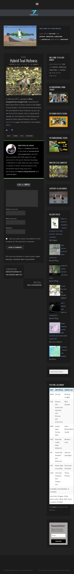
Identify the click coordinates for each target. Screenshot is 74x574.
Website (9, 228)
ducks (9, 135)
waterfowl (29, 135)
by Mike (25, 64)
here (54, 507)
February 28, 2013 (14, 64)
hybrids (15, 135)
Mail (11, 219)
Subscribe (58, 541)
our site (52, 34)
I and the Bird (11, 174)
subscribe (58, 36)
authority (34, 148)
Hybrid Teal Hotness (23, 61)
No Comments (34, 64)
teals (22, 135)
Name (12, 209)
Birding (23, 57)
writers (55, 67)
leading (28, 148)
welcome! (64, 39)
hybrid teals (10, 122)
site (63, 64)
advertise (50, 36)
